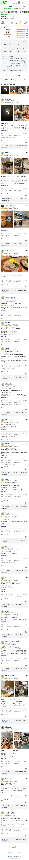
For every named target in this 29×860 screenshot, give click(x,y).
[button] (5, 90)
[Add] (26, 15)
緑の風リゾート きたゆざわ (8, 16)
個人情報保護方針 (17, 856)
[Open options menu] (27, 99)
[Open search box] (2, 75)
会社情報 (10, 856)
